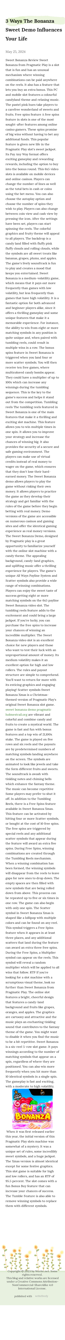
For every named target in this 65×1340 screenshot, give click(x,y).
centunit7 (10, 5)
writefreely (41, 1296)
